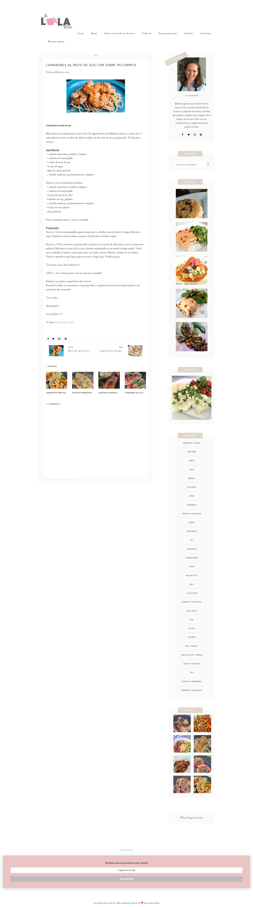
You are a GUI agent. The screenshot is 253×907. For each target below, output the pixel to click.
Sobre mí (146, 33)
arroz (192, 460)
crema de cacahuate (191, 513)
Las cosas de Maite (153, 903)
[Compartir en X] (53, 339)
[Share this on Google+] (60, 339)
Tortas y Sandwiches (192, 681)
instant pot (192, 575)
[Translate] (208, 164)
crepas (192, 522)
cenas (191, 496)
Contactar (205, 33)
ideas (191, 566)
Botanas (192, 487)
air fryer (192, 452)
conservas (192, 505)
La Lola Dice (191, 593)
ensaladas (192, 549)
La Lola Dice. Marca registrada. (119, 903)
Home (81, 33)
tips (192, 672)
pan (191, 619)
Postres (192, 637)
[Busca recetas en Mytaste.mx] (191, 817)
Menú (94, 33)
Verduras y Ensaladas (191, 690)
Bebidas (191, 478)
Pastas (191, 628)
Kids (192, 584)
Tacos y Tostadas (191, 664)
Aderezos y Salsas (191, 443)
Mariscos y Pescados (60, 332)
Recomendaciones (168, 33)
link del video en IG (64, 322)
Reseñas (188, 33)
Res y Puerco (192, 646)
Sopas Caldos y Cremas (192, 655)
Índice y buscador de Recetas (120, 33)
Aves (192, 469)
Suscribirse (126, 879)
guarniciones (192, 558)
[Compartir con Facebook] (48, 339)
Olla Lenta (192, 611)
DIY (191, 540)
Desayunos (192, 531)
